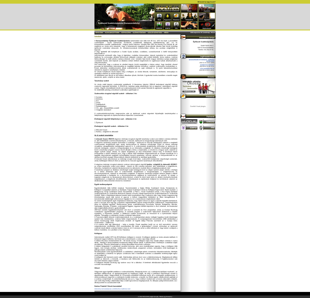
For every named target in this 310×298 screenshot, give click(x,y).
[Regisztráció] (168, 20)
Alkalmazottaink (112, 32)
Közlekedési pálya (207, 68)
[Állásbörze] (176, 20)
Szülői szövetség (155, 32)
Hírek (166, 32)
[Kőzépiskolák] (189, 20)
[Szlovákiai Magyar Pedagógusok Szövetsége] (168, 29)
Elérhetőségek (139, 32)
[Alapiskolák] (207, 12)
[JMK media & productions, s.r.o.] (189, 124)
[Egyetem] (207, 20)
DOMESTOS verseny (207, 65)
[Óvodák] (189, 12)
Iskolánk (99, 32)
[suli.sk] (167, 11)
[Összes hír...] (198, 58)
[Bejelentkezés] (207, 29)
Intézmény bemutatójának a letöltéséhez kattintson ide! (112, 289)
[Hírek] (159, 20)
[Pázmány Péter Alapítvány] (176, 29)
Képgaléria (126, 32)
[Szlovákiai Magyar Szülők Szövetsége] (159, 29)
